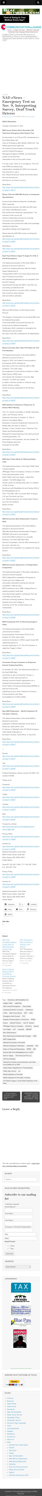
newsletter (30, 1046)
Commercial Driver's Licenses (13, 1010)
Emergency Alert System (11, 1016)
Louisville (21, 1029)
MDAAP (29, 1029)
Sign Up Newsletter (16, 1456)
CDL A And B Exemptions (11, 1006)
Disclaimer (11, 1434)
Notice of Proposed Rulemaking (13, 1049)
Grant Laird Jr (8, 116)
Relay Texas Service (14, 1415)
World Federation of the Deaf (13, 1074)
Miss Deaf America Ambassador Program (17, 1036)
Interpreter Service (14, 1420)
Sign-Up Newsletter (14, 1412)
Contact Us (11, 1437)
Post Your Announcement (18, 1467)
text (12, 1248)
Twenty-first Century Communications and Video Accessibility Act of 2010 (19, 1063)
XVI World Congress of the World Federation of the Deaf (20, 1082)
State (7, 1238)
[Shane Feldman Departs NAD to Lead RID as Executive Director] (11, 981)
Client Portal (11, 1404)
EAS (31, 1013)
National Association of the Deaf (14, 1042)
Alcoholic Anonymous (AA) (18, 1475)
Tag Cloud (12, 1450)
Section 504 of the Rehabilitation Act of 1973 (18, 1052)
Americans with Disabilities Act (18, 1000)
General (5, 94)
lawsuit (36, 1026)
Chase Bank (27, 1006)
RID (34, 1049)
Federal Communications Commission (16, 1019)
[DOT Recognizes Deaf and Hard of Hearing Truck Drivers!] (28, 951)
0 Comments (31, 116)
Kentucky (28, 1026)
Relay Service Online (16, 1469)
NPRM (29, 1049)
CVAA (5, 1013)
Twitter (11, 1453)
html (12, 1246)
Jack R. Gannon (28, 1023)
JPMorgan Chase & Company (13, 1026)
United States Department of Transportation (18, 1068)
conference (29, 1010)
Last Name (9, 1220)
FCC (23, 1016)
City (6, 1234)
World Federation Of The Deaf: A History (16, 1078)
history (5, 1023)
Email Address (10, 1207)
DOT (25, 1013)
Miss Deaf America (9, 1033)
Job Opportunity (13, 1428)
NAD (34, 1036)
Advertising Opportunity (17, 1461)
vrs (19, 1071)
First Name (9, 1213)
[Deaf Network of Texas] (21, 10)
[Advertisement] (21, 70)
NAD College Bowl (9, 1039)
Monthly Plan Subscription (18, 1445)
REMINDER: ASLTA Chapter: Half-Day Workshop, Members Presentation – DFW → (31, 1097)
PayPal (11, 1448)
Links (9, 1426)
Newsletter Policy (13, 1417)
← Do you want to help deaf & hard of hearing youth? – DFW (10, 1096)
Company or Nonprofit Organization (18, 1227)
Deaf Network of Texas (23, 1491)
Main (9, 1442)
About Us (10, 1439)
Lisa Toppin (7, 1029)
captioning (18, 1003)
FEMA (33, 1019)
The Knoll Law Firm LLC (23, 1056)
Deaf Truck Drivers (15, 1013)
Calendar (12, 1464)
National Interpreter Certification (13, 1046)
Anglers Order (7, 1003)
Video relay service (9, 1071)
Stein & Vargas (8, 1056)
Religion (10, 1431)
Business (10, 1401)
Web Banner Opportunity (18, 1459)
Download (10, 1409)
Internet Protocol (15, 1023)
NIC (37, 1046)
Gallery (11, 1472)
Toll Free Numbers (9, 1059)
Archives (10, 1398)
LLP (14, 1029)
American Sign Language (16, 1423)
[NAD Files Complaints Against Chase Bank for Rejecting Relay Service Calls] (11, 953)
